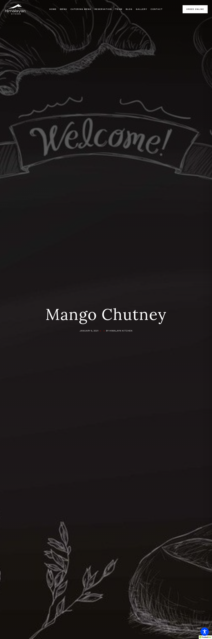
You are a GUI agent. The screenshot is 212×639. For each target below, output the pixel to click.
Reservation (103, 9)
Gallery (141, 9)
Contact (157, 9)
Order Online (195, 9)
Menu (63, 9)
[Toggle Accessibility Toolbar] (204, 631)
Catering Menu (81, 9)
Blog (129, 9)
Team (118, 9)
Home (53, 9)
